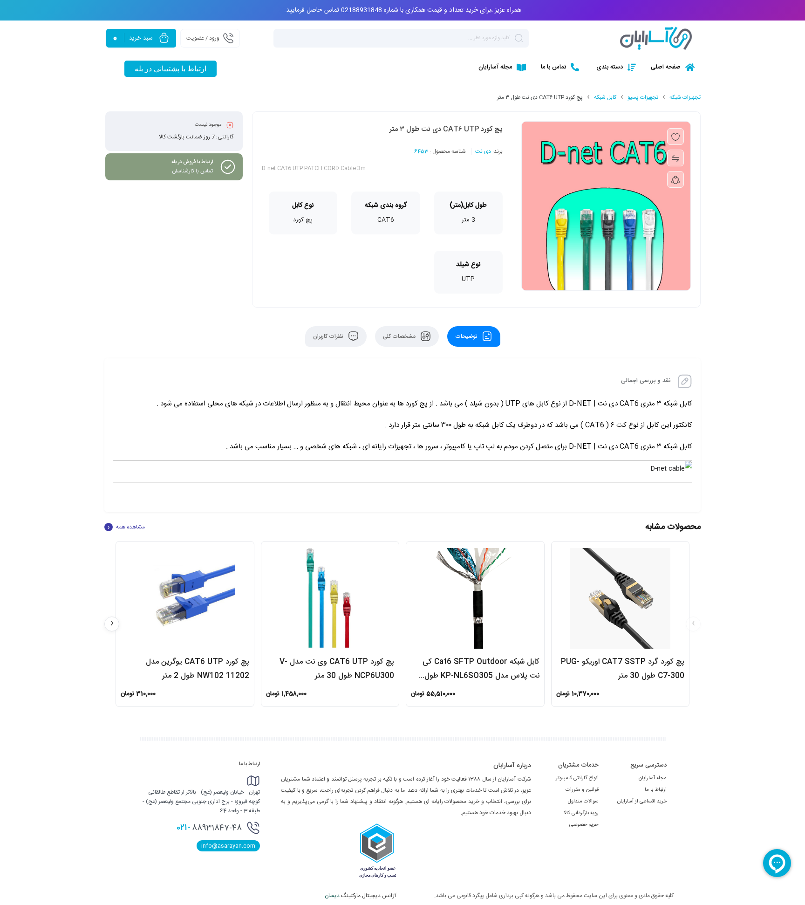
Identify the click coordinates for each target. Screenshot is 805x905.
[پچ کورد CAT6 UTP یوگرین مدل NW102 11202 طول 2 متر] (185, 598)
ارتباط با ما (656, 790)
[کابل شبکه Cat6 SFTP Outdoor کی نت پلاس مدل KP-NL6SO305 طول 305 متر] (475, 598)
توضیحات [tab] (466, 336)
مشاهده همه (126, 527)
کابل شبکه (605, 97)
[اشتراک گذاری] (675, 179)
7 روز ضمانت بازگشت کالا (187, 137)
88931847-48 (209, 827)
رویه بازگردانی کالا (581, 813)
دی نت (483, 151)
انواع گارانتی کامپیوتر (577, 778)
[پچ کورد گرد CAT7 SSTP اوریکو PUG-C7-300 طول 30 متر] (620, 598)
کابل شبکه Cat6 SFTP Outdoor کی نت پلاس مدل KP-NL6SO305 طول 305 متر (481, 676)
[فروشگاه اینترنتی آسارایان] (656, 38)
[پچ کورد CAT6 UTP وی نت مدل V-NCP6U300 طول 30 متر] (330, 598)
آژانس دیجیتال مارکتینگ (361, 895)
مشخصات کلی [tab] (400, 336)
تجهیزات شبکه (685, 97)
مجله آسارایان (653, 778)
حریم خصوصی (584, 825)
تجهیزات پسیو (643, 97)
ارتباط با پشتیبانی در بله (170, 69)
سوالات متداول (583, 801)
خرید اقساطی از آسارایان (642, 801)
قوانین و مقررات (582, 790)
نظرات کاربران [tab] (329, 336)
